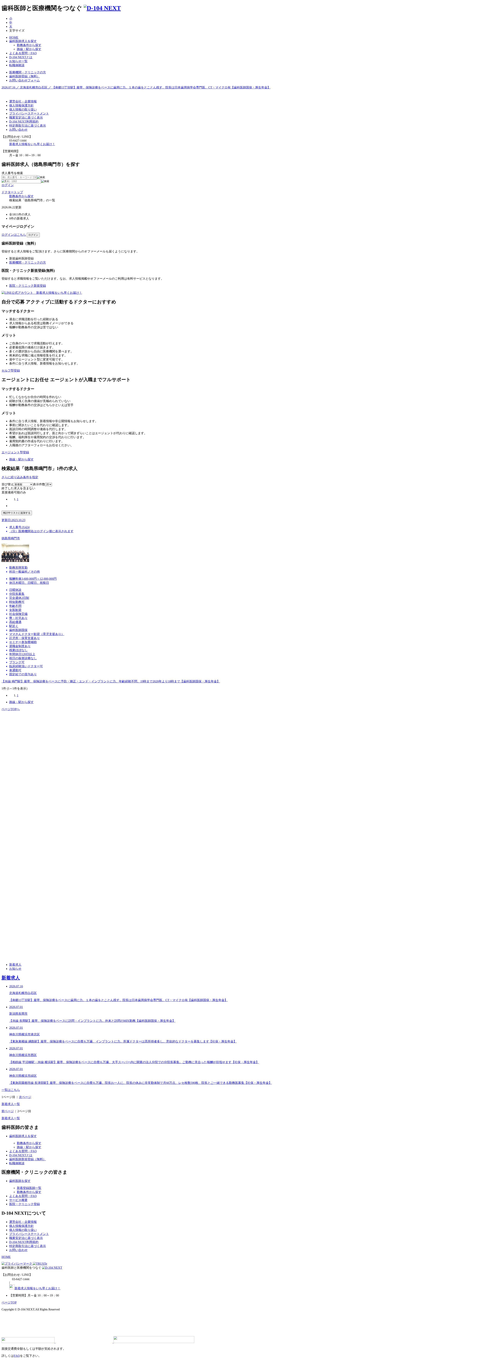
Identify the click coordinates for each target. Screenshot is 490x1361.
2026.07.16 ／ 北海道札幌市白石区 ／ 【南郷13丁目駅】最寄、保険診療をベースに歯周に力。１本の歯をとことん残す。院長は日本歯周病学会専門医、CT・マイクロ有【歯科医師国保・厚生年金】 (136, 87)
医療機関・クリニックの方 (27, 262)
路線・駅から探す (21, 459)
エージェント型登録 (15, 452)
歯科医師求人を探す (23, 41)
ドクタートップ (12, 192)
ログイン (8, 185)
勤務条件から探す (21, 196)
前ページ (8, 1111)
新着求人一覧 (11, 1104)
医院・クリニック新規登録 (27, 285)
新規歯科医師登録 (21, 258)
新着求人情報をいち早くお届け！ (32, 144)
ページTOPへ (11, 709)
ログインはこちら (14, 234)
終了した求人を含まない (18, 488)
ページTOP (9, 1302)
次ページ (25, 1097)
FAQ (17, 1355)
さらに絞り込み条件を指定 (20, 477)
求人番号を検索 (12, 173)
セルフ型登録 (11, 370)
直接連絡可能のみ (14, 492)
